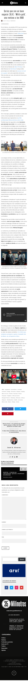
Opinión (3, 650)
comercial (4, 391)
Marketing (13, 397)
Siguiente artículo (14, 428)
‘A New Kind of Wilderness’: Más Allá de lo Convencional (14, 431)
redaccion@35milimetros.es (14, 610)
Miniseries (18, 397)
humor (20, 393)
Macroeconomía (16, 395)
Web (3, 537)
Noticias (3, 640)
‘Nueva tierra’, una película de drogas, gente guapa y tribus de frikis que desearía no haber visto (14, 425)
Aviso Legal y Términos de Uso (15, 659)
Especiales (4, 648)
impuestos (4, 395)
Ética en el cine (5, 393)
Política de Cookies (15, 663)
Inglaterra (10, 395)
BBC (3, 389)
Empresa (19, 391)
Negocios (4, 399)
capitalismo (7, 389)
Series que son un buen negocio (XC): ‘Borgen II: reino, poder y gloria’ (17, 620)
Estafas (23, 391)
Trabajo (13, 401)
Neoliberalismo (10, 399)
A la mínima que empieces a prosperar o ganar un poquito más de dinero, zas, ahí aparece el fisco (13, 334)
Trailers (3, 646)
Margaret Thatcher (6, 397)
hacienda (16, 393)
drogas (9, 391)
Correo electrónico (7, 529)
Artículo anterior (14, 421)
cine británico (14, 389)
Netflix (16, 399)
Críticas (3, 638)
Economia (14, 391)
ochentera (21, 399)
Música (23, 397)
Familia (11, 393)
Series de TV (4, 644)
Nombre (4, 522)
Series (10, 401)
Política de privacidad (15, 664)
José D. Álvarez (6, 20)
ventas (18, 401)
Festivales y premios (7, 642)
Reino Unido (4, 401)
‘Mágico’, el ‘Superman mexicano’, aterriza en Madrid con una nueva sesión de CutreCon (16, 627)
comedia (20, 389)
